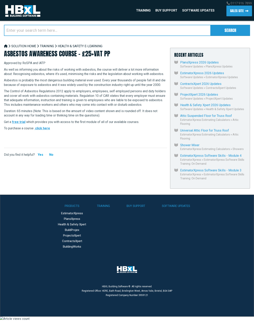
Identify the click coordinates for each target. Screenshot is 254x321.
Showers (238, 149)
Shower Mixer (189, 145)
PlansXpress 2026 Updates (199, 62)
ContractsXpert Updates (221, 87)
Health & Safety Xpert (72, 224)
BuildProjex (72, 230)
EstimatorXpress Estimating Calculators (205, 119)
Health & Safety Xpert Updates (225, 109)
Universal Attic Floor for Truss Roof (204, 130)
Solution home (23, 46)
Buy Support (166, 10)
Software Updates (198, 10)
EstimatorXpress (190, 159)
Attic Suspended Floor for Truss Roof (206, 116)
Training (143, 10)
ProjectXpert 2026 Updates (199, 94)
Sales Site (237, 10)
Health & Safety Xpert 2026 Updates (205, 105)
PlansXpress (72, 219)
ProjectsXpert (72, 235)
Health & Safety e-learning (80, 46)
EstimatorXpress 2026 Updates (202, 73)
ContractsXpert (72, 241)
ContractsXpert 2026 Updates (200, 84)
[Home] (6, 46)
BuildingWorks (72, 246)
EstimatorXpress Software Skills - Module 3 (210, 170)
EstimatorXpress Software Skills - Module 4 (210, 156)
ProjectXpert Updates (219, 98)
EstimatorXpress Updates (222, 77)
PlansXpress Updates (219, 66)
